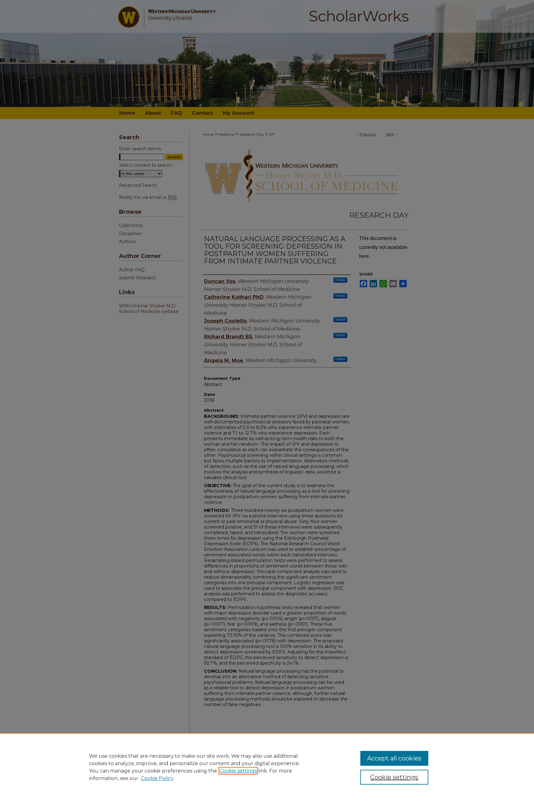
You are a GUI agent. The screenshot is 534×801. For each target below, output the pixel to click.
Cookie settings (238, 771)
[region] (267, 767)
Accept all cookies (394, 758)
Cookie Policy (157, 778)
